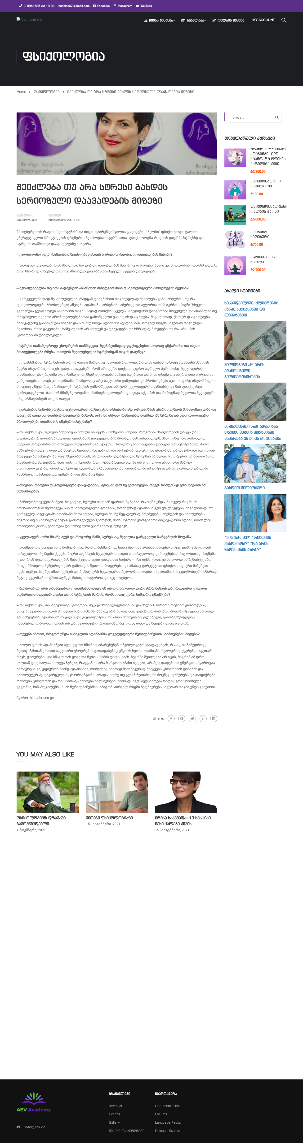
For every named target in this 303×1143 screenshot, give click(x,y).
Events (114, 1114)
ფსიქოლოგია (47, 92)
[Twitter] (192, 718)
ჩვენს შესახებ (161, 20)
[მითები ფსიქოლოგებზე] (117, 792)
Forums (161, 1114)
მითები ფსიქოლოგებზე (109, 818)
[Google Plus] (181, 718)
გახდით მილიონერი (244, 488)
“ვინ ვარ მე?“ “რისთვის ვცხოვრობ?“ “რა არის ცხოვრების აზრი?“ (247, 544)
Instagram (125, 6)
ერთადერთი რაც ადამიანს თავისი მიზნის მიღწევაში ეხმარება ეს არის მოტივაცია (252, 433)
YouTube (146, 6)
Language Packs (168, 1123)
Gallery (114, 1123)
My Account (263, 20)
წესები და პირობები (126, 1131)
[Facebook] (171, 718)
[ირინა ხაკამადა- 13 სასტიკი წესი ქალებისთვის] (186, 792)
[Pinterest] (203, 718)
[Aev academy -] (35, 20)
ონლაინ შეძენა (231, 20)
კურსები (116, 1106)
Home (21, 92)
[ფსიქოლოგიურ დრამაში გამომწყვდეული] (48, 792)
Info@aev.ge (35, 1127)
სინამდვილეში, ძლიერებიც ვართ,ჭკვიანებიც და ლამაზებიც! (251, 309)
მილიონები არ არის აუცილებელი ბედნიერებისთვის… (244, 371)
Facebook (103, 6)
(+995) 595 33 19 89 (39, 6)
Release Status (167, 1131)
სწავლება (195, 20)
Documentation (167, 1106)
